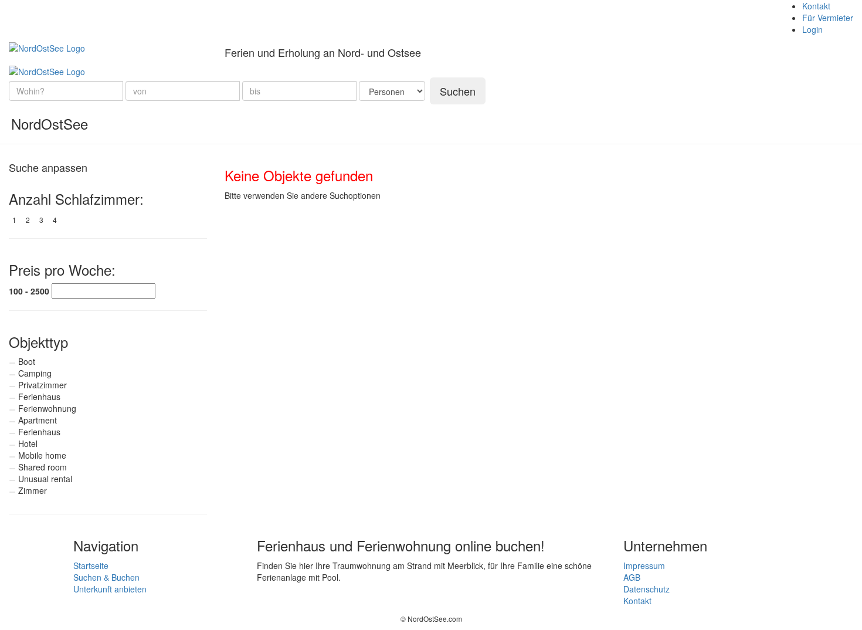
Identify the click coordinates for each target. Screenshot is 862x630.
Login (812, 29)
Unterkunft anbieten (110, 589)
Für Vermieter (827, 17)
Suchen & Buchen (106, 577)
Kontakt (816, 6)
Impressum (644, 565)
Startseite (90, 565)
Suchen (458, 91)
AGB (631, 577)
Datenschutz (646, 589)
